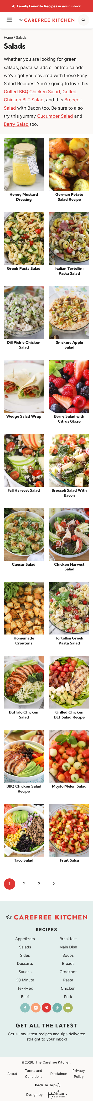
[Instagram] (36, 1007)
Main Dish (68, 947)
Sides (25, 955)
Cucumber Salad (55, 116)
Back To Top (45, 1085)
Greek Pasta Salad (24, 268)
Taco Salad (23, 860)
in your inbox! (49, 6)
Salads (25, 947)
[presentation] (24, 164)
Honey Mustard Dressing (24, 197)
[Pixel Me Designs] (56, 1094)
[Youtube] (68, 1007)
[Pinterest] (46, 1007)
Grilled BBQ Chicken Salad (32, 91)
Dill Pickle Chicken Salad (24, 345)
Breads (68, 963)
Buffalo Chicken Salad (23, 714)
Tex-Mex (25, 988)
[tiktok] (57, 1007)
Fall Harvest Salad (24, 490)
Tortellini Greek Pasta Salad (69, 640)
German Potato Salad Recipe (69, 197)
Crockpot (68, 971)
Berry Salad (16, 124)
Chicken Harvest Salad (69, 567)
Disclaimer (58, 1074)
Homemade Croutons (24, 640)
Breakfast (68, 938)
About (12, 1074)
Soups (68, 955)
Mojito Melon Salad (69, 786)
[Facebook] (25, 1007)
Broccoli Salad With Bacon (69, 493)
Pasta (68, 980)
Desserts (25, 963)
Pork (68, 996)
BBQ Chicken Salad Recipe (23, 788)
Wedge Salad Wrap (23, 416)
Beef (25, 996)
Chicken (68, 988)
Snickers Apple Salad (69, 345)
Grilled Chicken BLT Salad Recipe (69, 714)
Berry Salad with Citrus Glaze (69, 419)
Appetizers (25, 938)
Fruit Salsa (69, 860)
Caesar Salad (24, 564)
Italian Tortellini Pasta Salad (69, 271)
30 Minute (25, 980)
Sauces (25, 971)
